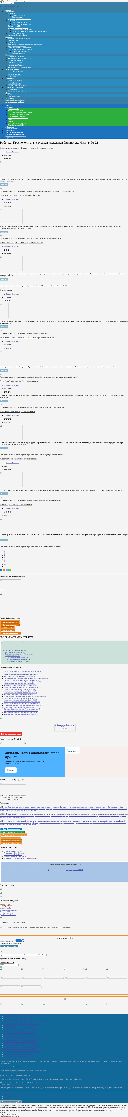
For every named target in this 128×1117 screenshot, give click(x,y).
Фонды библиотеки (14, 75)
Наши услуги (12, 20)
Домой (6, 1093)
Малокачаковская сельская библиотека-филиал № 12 (22, 702)
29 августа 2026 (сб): (6, 908)
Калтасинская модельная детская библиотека (19, 689)
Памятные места (13, 89)
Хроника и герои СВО (12, 656)
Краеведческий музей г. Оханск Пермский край (20, 858)
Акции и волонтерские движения (16, 657)
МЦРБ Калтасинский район (9, 6)
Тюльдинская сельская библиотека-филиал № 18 (20, 712)
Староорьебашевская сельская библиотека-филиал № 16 (23, 709)
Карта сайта (9, 137)
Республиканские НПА (16, 125)
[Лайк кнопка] (1, 188)
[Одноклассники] (4, 570)
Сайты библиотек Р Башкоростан (19, 48)
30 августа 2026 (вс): (6, 911)
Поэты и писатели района (17, 91)
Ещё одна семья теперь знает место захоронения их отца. (27, 337)
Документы (9, 107)
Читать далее (4, 184)
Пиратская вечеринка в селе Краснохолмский (21, 242)
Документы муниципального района (20, 112)
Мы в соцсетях (9, 1098)
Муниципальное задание (16, 116)
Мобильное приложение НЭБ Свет (20, 58)
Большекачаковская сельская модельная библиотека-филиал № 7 (26, 678)
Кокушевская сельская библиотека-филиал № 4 (20, 694)
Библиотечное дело (18, 53)
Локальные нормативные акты (18, 114)
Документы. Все (13, 109)
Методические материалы (17, 46)
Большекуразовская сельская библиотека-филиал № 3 (22, 680)
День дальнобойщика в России (8, 910)
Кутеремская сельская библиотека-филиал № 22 (20, 698)
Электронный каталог (15, 71)
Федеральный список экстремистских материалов (25, 44)
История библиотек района (17, 35)
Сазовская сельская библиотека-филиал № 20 (19, 707)
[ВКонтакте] (1, 570)
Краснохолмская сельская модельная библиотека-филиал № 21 (25, 696)
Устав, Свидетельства (15, 110)
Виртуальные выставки (16, 57)
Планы (10, 121)
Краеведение (10, 78)
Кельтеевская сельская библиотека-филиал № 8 (20, 691)
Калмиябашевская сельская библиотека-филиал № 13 (22, 687)
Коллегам (9, 37)
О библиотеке (10, 11)
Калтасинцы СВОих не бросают (20, 661)
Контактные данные (19, 15)
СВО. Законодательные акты (14, 652)
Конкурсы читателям (15, 62)
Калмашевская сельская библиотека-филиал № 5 (20, 685)
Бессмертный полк (14, 84)
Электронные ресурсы (15, 73)
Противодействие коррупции (18, 28)
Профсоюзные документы (17, 123)
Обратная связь (17, 17)
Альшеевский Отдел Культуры (14, 853)
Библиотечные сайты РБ (16, 66)
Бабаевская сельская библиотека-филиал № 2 (19, 676)
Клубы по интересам (15, 64)
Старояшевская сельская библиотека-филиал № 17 (21, 711)
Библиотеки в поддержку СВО (19, 659)
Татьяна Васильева (12, 152)
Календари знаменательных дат (19, 38)
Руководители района (15, 82)
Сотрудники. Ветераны (16, 33)
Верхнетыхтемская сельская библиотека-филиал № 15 (22, 682)
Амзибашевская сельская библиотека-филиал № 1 (21, 675)
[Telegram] (7, 570)
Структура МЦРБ (14, 26)
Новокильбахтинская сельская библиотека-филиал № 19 (23, 705)
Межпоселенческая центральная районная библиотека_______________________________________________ (23, 672)
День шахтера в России (6, 913)
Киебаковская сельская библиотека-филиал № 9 (20, 693)
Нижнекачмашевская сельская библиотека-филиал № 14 (23, 703)
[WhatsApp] (9, 570)
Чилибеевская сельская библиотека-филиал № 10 (21, 714)
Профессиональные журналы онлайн (20, 49)
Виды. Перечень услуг (19, 22)
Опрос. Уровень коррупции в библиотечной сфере (29, 31)
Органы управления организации (19, 19)
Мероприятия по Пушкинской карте (20, 67)
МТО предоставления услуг (21, 24)
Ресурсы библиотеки (12, 69)
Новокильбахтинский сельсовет (15, 856)
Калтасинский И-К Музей (13, 855)
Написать (10, 770)
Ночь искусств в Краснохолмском (16, 504)
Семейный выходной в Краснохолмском (19, 381)
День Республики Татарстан (8, 915)
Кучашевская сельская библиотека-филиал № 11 (20, 700)
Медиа (8, 93)
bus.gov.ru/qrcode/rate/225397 (74, 870)
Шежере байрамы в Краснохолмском (17, 411)
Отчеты (10, 119)
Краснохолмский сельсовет (13, 851)
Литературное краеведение (14, 87)
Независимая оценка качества (18, 118)
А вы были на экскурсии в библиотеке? (18, 458)
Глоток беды (6, 290)
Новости (7, 1095)
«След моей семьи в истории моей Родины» (20, 195)
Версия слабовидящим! (13, 734)
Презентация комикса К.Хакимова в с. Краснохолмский (26, 148)
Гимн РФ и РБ (13, 40)
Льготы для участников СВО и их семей (19, 654)
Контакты (11, 13)
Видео (10, 94)
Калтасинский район (15, 80)
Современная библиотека (20, 51)
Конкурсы (11, 42)
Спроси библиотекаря (15, 60)
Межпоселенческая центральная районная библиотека (22, 1015)
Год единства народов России (15, 102)
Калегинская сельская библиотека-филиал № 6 (20, 684)
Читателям (9, 55)
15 (5, 564)
